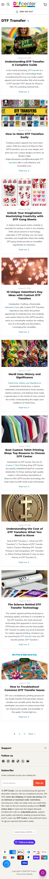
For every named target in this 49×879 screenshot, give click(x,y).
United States (23, 832)
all (5, 821)
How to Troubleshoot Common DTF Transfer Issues (24, 688)
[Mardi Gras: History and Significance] (24, 353)
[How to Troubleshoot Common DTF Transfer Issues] (24, 666)
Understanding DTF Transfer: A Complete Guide (24, 63)
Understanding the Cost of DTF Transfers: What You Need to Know (24, 532)
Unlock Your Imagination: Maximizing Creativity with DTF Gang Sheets (24, 216)
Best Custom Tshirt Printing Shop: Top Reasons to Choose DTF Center (24, 453)
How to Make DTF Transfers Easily (25, 135)
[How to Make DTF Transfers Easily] (24, 113)
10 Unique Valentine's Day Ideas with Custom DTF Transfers (24, 295)
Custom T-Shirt (12, 465)
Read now (23, 91)
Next (31, 734)
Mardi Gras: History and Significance (25, 376)
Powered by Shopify (24, 874)
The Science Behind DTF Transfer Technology (24, 606)
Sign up (39, 782)
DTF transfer (33, 70)
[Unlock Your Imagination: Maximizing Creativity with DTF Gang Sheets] (24, 192)
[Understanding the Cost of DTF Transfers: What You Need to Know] (24, 508)
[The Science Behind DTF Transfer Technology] (24, 583)
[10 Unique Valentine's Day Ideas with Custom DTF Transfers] (24, 271)
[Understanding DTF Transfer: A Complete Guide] (24, 40)
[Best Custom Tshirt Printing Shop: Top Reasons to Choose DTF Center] (24, 429)
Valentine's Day (12, 307)
